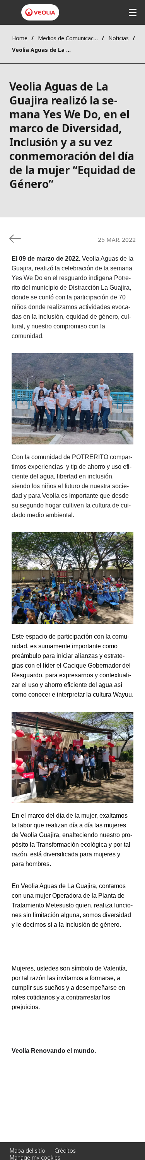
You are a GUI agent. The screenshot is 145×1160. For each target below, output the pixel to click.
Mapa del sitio (27, 1150)
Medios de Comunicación (68, 38)
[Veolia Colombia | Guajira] (40, 12)
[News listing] (15, 238)
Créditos (65, 1150)
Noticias (118, 38)
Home (19, 38)
